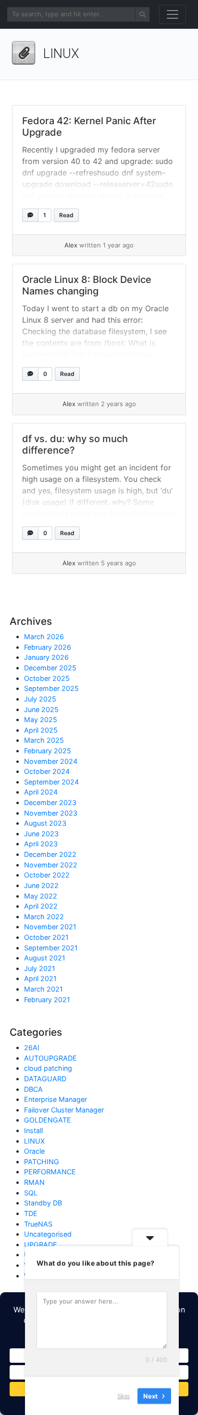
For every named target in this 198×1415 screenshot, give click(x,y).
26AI (31, 1047)
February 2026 (47, 647)
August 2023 (45, 823)
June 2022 (41, 885)
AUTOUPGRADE (50, 1058)
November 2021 (50, 927)
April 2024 (41, 792)
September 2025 (51, 688)
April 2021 (40, 978)
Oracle (34, 1151)
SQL (30, 1193)
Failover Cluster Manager (64, 1110)
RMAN (34, 1182)
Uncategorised (48, 1234)
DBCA (33, 1089)
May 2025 (40, 719)
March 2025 (44, 740)
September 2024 (51, 782)
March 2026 (44, 636)
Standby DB (43, 1203)
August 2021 (44, 958)
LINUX (34, 1141)
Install (33, 1130)
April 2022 (41, 906)
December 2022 (50, 854)
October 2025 (47, 678)
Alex (70, 245)
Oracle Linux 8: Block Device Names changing (86, 285)
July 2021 (39, 968)
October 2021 (46, 937)
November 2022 (50, 865)
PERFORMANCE (50, 1172)
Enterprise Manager (55, 1099)
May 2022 (40, 896)
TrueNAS (38, 1224)
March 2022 (44, 916)
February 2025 (47, 751)
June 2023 (41, 834)
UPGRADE (40, 1244)
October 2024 (47, 771)
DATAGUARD (45, 1079)
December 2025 (50, 668)
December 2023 (50, 802)
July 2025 (40, 699)
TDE (30, 1213)
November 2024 (50, 761)
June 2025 (41, 709)
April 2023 (41, 844)
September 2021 (51, 948)
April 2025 (41, 730)
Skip (123, 1395)
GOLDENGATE (47, 1120)
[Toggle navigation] (172, 14)
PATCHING (41, 1162)
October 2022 (47, 875)
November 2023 (50, 813)
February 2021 (47, 999)
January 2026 (46, 657)
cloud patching (48, 1068)
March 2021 (43, 989)
